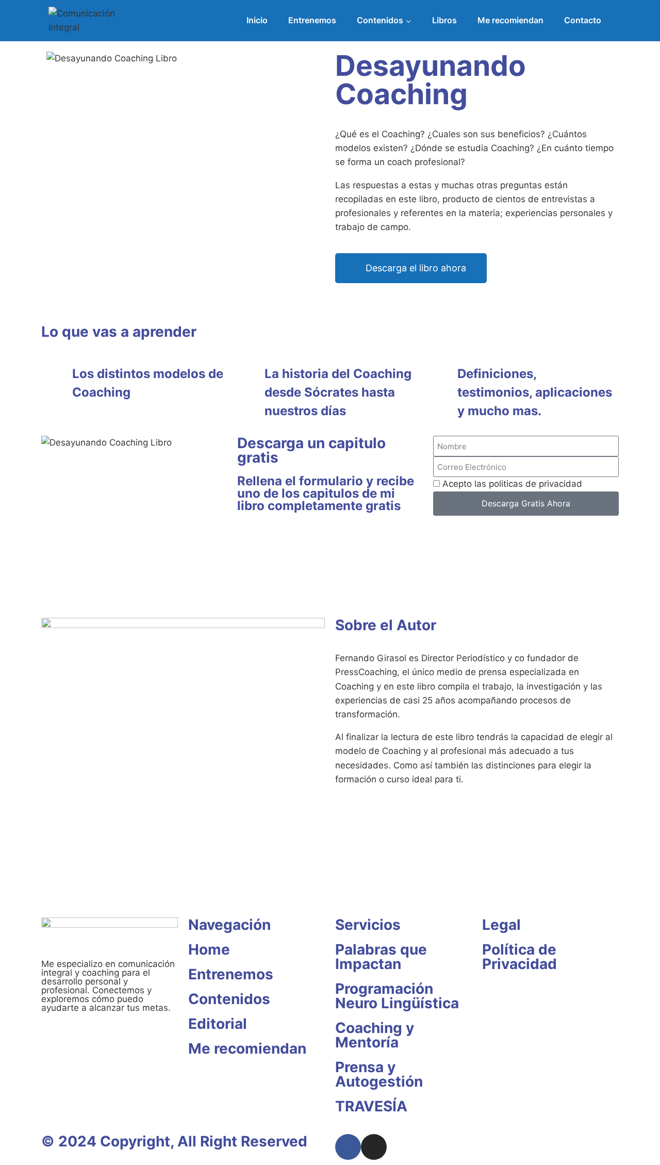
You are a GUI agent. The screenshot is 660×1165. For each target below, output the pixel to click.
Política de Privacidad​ (519, 957)
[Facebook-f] (348, 1147)
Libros (444, 20)
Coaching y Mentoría (374, 1035)
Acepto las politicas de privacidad (512, 484)
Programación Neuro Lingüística (397, 996)
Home (209, 949)
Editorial (217, 1023)
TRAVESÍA (371, 1106)
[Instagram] (374, 1147)
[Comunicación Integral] (97, 21)
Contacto (582, 20)
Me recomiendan (510, 20)
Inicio (257, 20)
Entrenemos (312, 20)
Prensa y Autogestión (379, 1074)
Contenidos (229, 999)
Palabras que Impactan (381, 957)
